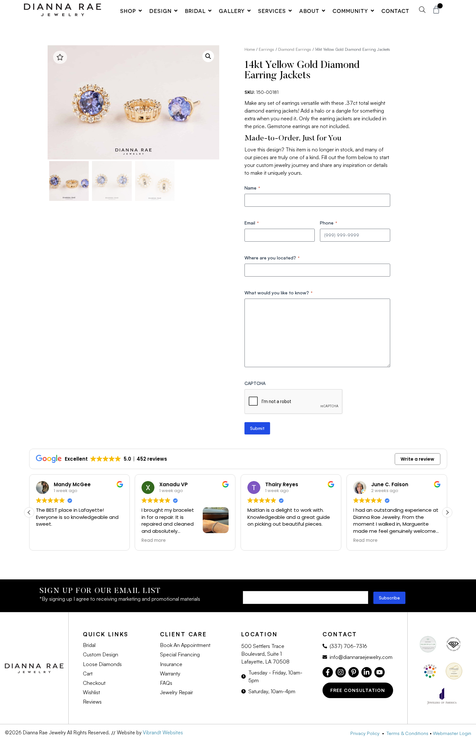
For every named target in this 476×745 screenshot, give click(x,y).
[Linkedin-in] (366, 672)
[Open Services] (290, 11)
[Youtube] (379, 672)
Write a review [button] (417, 459)
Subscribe (389, 597)
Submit (257, 428)
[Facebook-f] (328, 672)
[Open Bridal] (209, 11)
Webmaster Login (452, 733)
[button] (208, 56)
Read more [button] (154, 540)
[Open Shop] (140, 11)
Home (249, 49)
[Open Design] (175, 11)
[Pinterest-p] (353, 672)
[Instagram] (340, 672)
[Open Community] (372, 11)
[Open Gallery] (249, 11)
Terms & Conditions (407, 733)
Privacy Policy (366, 733)
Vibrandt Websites (163, 732)
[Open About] (323, 11)
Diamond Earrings (294, 49)
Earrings (266, 49)
